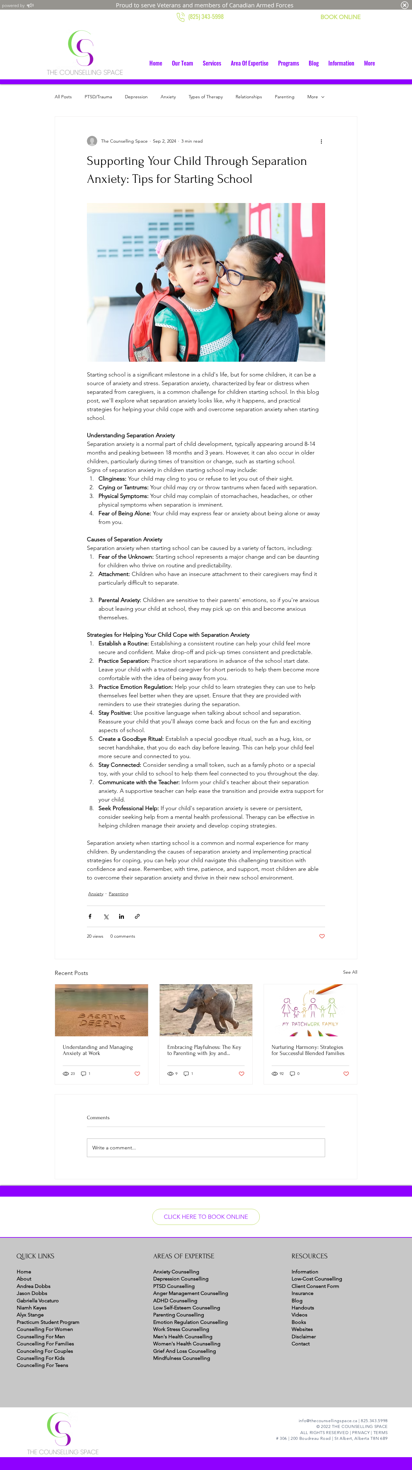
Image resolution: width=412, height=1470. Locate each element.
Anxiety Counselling (176, 1272)
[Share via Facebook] (90, 916)
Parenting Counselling (178, 1315)
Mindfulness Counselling (181, 1358)
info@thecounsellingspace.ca (328, 1420)
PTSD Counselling (174, 1286)
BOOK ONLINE (341, 17)
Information (305, 1272)
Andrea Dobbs (34, 1286)
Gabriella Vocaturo (38, 1300)
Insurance (303, 1293)
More (312, 97)
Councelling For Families (45, 1344)
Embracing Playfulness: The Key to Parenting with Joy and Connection (204, 1050)
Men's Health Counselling (182, 1336)
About (24, 1279)
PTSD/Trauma (98, 97)
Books (299, 1322)
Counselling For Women (45, 1329)
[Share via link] (137, 916)
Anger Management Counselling (190, 1293)
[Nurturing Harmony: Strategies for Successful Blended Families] (310, 1010)
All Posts (63, 97)
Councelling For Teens (42, 1365)
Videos (299, 1315)
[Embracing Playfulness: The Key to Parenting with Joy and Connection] (206, 1010)
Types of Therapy (206, 97)
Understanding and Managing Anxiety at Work (98, 1050)
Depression (136, 97)
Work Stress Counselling (181, 1329)
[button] (212, 63)
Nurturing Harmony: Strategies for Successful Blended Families (308, 1050)
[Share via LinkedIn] (121, 916)
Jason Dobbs (32, 1293)
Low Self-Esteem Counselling (186, 1308)
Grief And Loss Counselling (184, 1351)
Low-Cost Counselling (317, 1279)
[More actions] (321, 141)
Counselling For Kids (41, 1358)
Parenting (285, 97)
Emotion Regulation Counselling (190, 1322)
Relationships (249, 97)
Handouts (303, 1308)
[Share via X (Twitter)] (106, 916)
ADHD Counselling (175, 1300)
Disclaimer (304, 1336)
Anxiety (168, 97)
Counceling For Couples (45, 1351)
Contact (301, 1344)
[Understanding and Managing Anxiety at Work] (101, 1010)
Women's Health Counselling (186, 1344)
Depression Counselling (181, 1279)
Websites (302, 1329)
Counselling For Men (41, 1336)
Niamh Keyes (32, 1308)
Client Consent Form (315, 1286)
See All (350, 972)
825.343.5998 (374, 1420)
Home (24, 1272)
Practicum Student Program (48, 1322)
